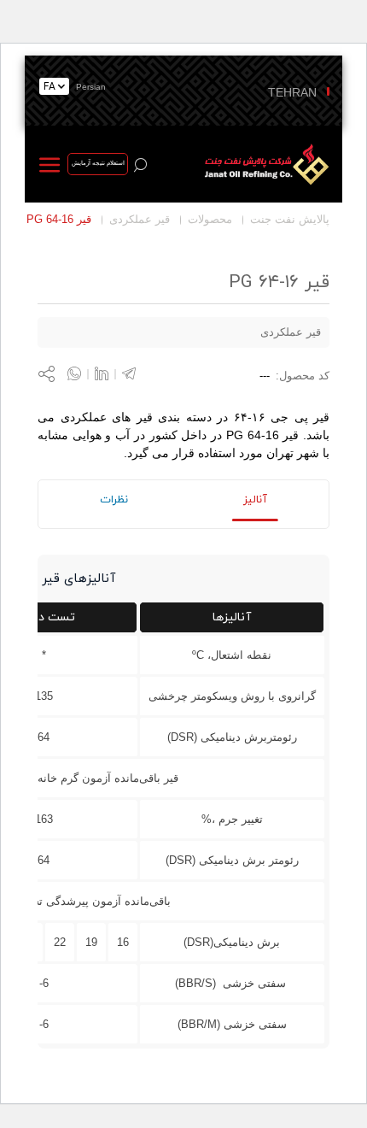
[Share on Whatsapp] (81, 373)
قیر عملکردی (139, 219)
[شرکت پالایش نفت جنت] (264, 164)
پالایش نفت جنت (289, 219)
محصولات (210, 219)
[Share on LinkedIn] (108, 373)
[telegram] (129, 373)
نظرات (114, 500)
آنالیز (255, 500)
